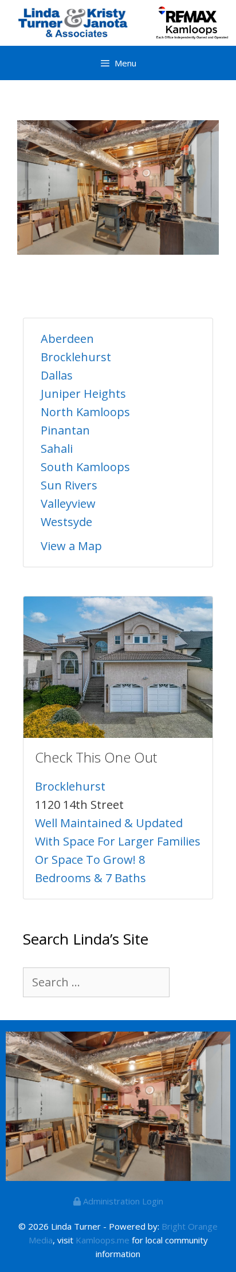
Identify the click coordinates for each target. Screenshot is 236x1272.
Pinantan (65, 430)
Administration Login (122, 1201)
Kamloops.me (102, 1240)
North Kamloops (85, 412)
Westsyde (66, 522)
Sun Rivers (69, 485)
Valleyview (68, 503)
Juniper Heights (83, 393)
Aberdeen (67, 338)
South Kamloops (85, 467)
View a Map (71, 546)
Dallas (57, 375)
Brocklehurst (76, 357)
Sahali (57, 448)
